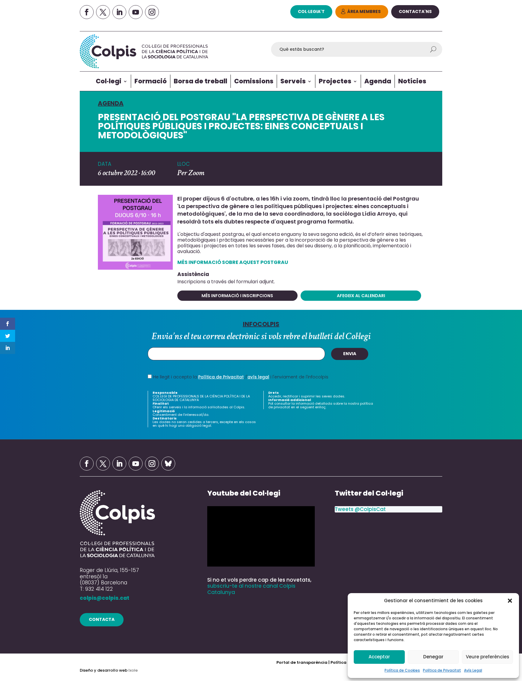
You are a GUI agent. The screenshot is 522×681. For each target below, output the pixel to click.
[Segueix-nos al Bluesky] (168, 464)
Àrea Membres (364, 11)
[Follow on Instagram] (152, 12)
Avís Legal (473, 670)
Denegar (433, 657)
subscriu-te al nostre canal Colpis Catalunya (251, 589)
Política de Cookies (402, 670)
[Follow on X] (103, 12)
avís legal (258, 377)
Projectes (335, 81)
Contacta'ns (415, 11)
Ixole (133, 670)
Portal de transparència (302, 662)
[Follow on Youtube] (136, 12)
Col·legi (108, 81)
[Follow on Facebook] (87, 12)
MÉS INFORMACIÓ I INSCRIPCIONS (237, 296)
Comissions (253, 81)
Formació (150, 81)
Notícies (412, 81)
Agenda (377, 81)
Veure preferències (487, 657)
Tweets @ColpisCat (360, 509)
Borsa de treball (200, 81)
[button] (510, 601)
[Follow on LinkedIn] (119, 12)
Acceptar (379, 657)
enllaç (320, 407)
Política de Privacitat (442, 670)
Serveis (293, 81)
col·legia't (311, 11)
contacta (101, 619)
